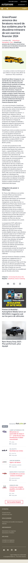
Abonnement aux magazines (9, 531)
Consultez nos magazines (8, 540)
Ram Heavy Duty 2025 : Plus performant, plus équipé (12, 343)
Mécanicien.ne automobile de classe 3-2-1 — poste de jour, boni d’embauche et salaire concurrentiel (17, 435)
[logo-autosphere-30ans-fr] (7, 4)
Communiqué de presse (15, 277)
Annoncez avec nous (7, 514)
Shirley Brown (16, 40)
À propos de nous (6, 512)
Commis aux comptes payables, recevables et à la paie (17, 489)
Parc (11, 42)
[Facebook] (8, 550)
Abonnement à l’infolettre (8, 532)
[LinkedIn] (12, 550)
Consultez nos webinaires (8, 542)
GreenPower (11, 278)
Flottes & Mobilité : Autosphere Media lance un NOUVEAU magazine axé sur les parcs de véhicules (14, 312)
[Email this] (8, 284)
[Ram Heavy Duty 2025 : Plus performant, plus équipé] (14, 330)
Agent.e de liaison (15, 462)
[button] (26, 4)
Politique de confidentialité (19, 555)
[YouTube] (16, 550)
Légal (11, 555)
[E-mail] (4, 550)
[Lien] (14, 424)
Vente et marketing (20, 278)
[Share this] (14, 284)
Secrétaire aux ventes (16, 451)
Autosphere (5, 42)
